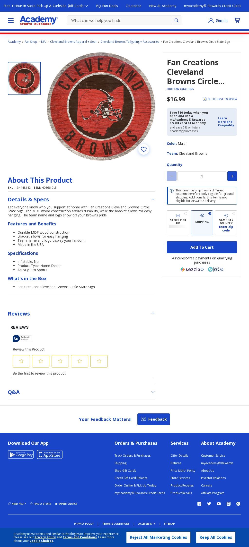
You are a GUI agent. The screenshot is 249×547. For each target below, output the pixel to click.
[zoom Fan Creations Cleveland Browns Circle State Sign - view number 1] (101, 106)
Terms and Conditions (80, 537)
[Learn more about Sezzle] (192, 269)
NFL (43, 41)
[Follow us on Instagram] (228, 504)
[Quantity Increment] (232, 176)
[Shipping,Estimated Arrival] (202, 223)
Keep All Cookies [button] (216, 537)
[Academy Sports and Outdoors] (39, 20)
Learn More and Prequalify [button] (226, 121)
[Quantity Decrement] (172, 176)
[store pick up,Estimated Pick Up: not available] (178, 223)
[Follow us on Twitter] (209, 504)
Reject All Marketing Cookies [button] (158, 537)
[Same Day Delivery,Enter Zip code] (226, 223)
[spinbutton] (202, 176)
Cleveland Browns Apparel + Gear (73, 41)
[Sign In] (211, 20)
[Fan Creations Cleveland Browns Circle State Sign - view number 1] (24, 78)
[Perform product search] (176, 20)
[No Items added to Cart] (237, 20)
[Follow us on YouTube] (219, 504)
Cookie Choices (41, 541)
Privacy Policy (45, 537)
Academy (14, 41)
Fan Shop (31, 41)
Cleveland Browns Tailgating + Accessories (130, 41)
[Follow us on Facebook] (199, 504)
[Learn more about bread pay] (216, 269)
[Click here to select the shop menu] (11, 20)
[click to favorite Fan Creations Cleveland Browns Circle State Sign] (143, 149)
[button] (226, 122)
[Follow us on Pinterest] (238, 504)
